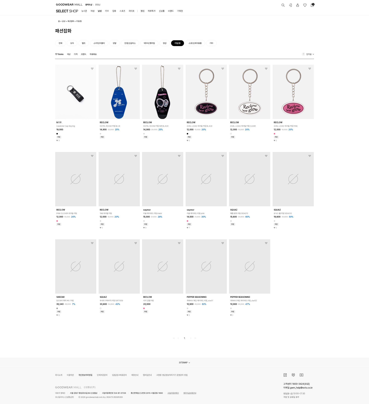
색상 (68, 54)
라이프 (131, 11)
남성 (100, 11)
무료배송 (93, 54)
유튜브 (301, 375)
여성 (92, 11)
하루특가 (151, 11)
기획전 (180, 11)
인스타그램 (285, 375)
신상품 (162, 11)
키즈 (107, 11)
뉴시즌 (84, 11)
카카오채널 (293, 375)
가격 (75, 54)
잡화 (114, 11)
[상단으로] (355, 398)
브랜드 (171, 11)
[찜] (92, 69)
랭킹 (142, 11)
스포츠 (122, 11)
